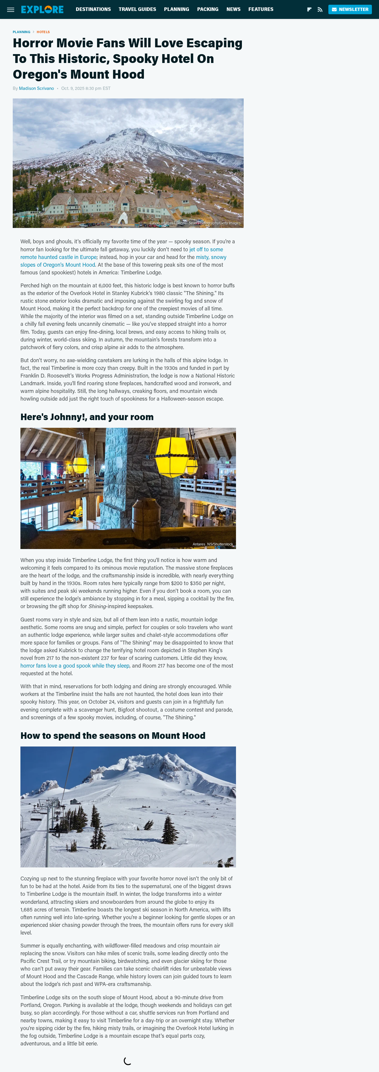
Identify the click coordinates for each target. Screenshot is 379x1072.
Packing (208, 9)
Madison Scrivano (36, 88)
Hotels (43, 31)
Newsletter (353, 9)
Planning (176, 9)
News (233, 9)
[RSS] (320, 9)
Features (260, 9)
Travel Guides (137, 9)
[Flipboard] (309, 9)
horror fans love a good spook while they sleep (74, 665)
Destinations (93, 9)
